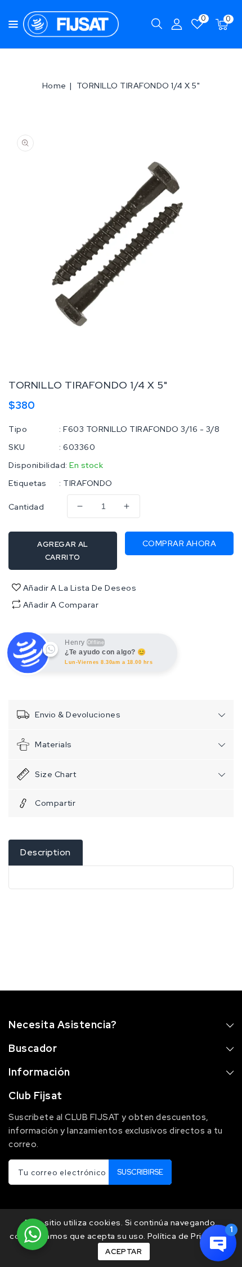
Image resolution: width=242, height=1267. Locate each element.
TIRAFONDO (88, 483)
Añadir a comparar (61, 605)
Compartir (55, 803)
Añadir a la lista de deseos (78, 588)
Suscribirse (140, 1172)
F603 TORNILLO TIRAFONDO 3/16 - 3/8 (141, 429)
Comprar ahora (179, 543)
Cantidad (26, 507)
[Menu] (10, 24)
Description (45, 852)
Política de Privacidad (189, 1236)
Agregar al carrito (62, 550)
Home (54, 86)
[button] (10, 23)
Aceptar (123, 1251)
